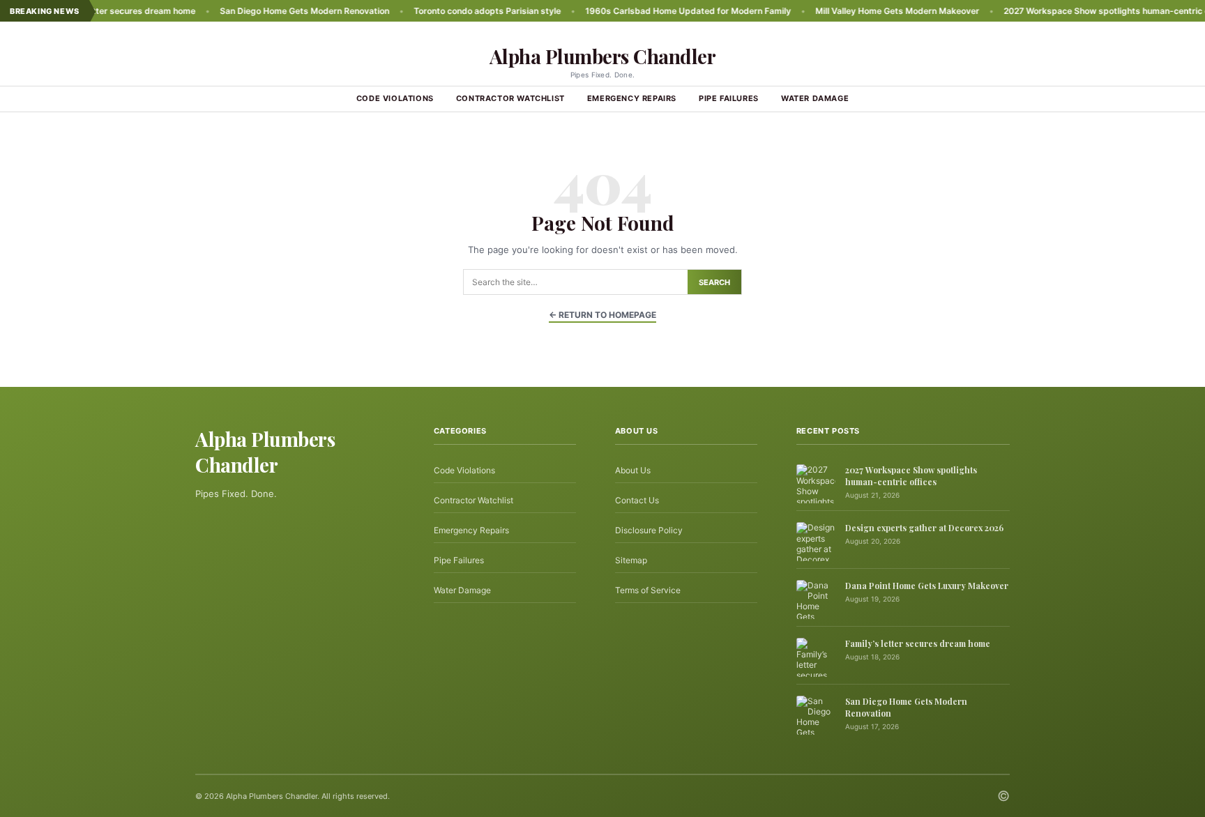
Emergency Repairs (631, 98)
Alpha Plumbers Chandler (603, 56)
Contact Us (637, 500)
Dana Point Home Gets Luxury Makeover (926, 585)
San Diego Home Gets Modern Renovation (275, 11)
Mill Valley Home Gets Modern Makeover (868, 11)
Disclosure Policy (649, 530)
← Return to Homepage (602, 315)
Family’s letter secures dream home (917, 643)
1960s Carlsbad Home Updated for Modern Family (658, 11)
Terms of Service (648, 590)
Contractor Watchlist (510, 98)
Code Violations (395, 98)
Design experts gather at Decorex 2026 (924, 527)
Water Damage (815, 98)
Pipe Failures (729, 98)
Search (714, 282)
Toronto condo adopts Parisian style (457, 11)
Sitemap (631, 560)
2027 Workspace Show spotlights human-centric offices (1089, 11)
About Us (633, 470)
